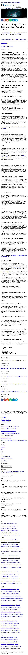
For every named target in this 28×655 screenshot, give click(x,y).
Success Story (10, 2)
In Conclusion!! (4, 43)
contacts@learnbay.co (6, 420)
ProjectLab (15, 2)
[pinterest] (4, 20)
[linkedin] (13, 20)
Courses (18, 6)
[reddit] (7, 20)
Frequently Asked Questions (7, 46)
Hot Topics (19, 32)
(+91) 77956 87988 (6, 421)
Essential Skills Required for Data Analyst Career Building (13, 39)
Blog (19, 2)
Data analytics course (5, 271)
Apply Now (23, 8)
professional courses (17, 267)
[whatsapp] (10, 20)
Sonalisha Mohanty (6, 32)
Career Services (4, 2)
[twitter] (16, 20)
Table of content (4, 49)
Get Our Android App (7, 466)
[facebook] (2, 20)
